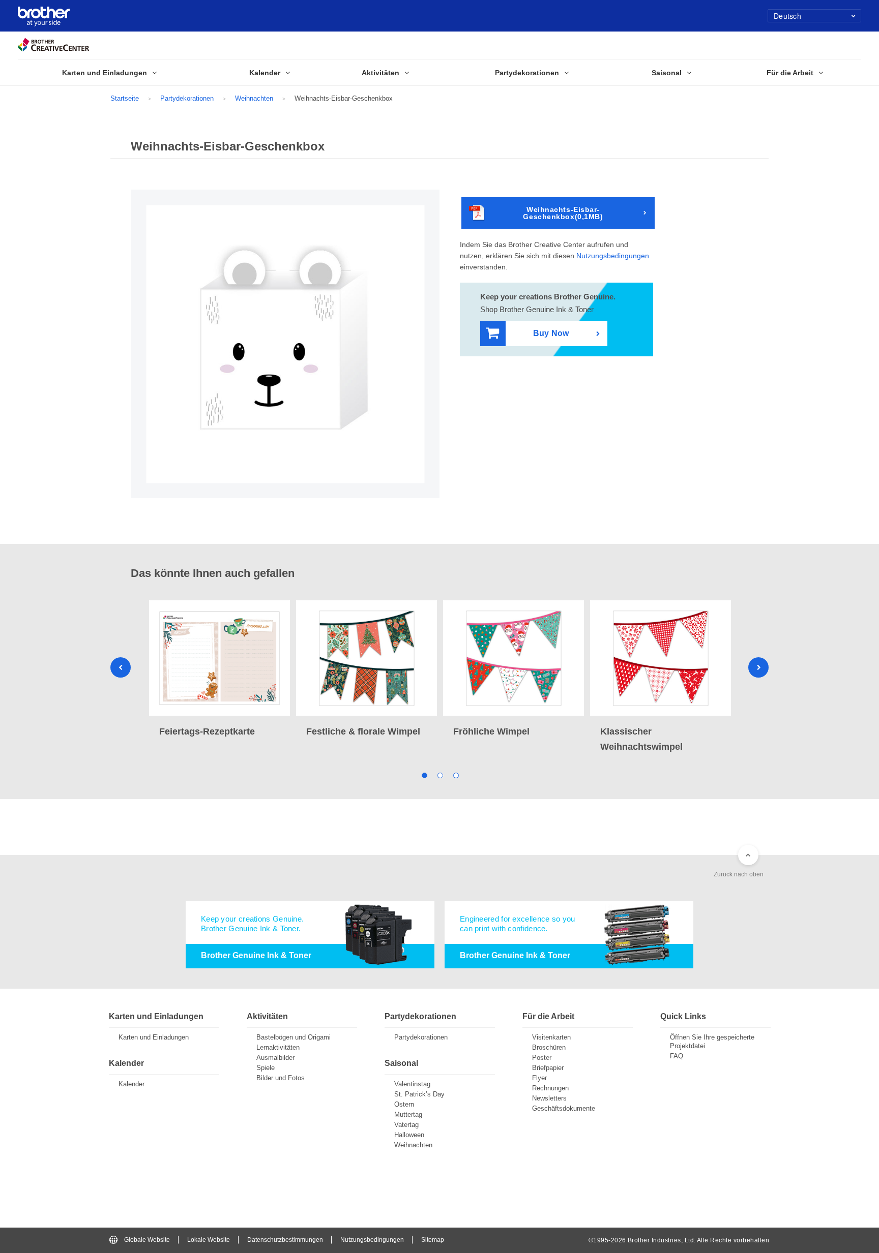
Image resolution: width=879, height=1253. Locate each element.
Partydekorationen (187, 98)
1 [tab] (424, 775)
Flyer (539, 1078)
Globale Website (147, 1239)
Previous (120, 667)
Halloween (409, 1135)
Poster (541, 1057)
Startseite (124, 98)
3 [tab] (455, 775)
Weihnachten (254, 98)
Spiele (265, 1068)
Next (758, 667)
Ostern (404, 1104)
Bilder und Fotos (280, 1078)
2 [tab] (440, 775)
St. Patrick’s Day (419, 1094)
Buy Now (551, 333)
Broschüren (549, 1047)
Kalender (131, 1084)
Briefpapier (548, 1068)
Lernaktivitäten (278, 1047)
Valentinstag (412, 1084)
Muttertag (408, 1114)
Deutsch (787, 16)
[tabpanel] (219, 669)
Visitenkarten (551, 1037)
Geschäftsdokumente (563, 1108)
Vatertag (406, 1124)
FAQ (676, 1056)
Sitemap (432, 1239)
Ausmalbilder (275, 1057)
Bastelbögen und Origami (293, 1037)
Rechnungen (550, 1088)
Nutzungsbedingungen (612, 256)
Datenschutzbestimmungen (285, 1239)
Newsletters (549, 1098)
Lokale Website (208, 1239)
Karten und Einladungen (154, 1037)
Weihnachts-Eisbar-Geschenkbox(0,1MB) (563, 213)
